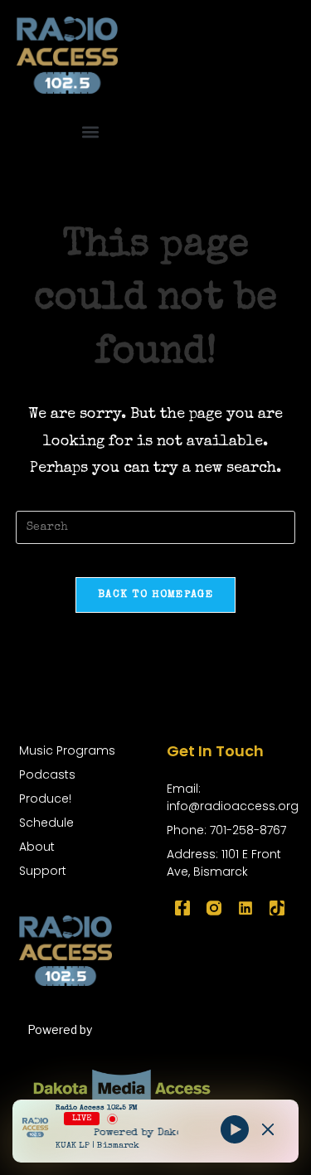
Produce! (45, 798)
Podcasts (47, 774)
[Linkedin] (245, 908)
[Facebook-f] (182, 908)
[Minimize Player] (268, 1129)
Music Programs (67, 750)
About (37, 846)
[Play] (234, 1129)
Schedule (46, 822)
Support (42, 870)
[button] (90, 132)
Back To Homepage (155, 595)
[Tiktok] (277, 908)
